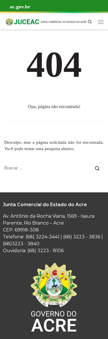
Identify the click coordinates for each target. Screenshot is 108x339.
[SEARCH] (47, 168)
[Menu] (101, 22)
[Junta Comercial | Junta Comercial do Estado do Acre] (45, 21)
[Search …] (97, 168)
